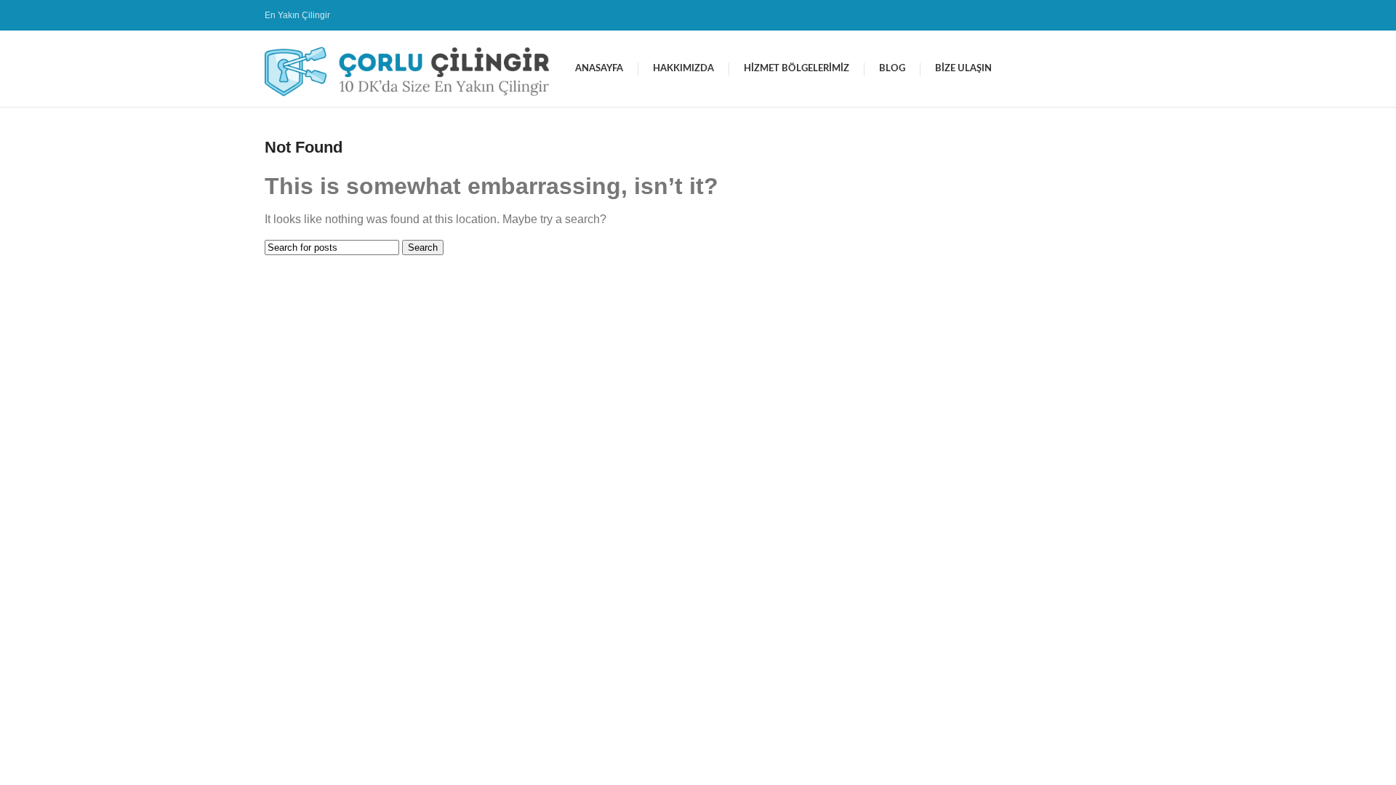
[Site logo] (413, 68)
